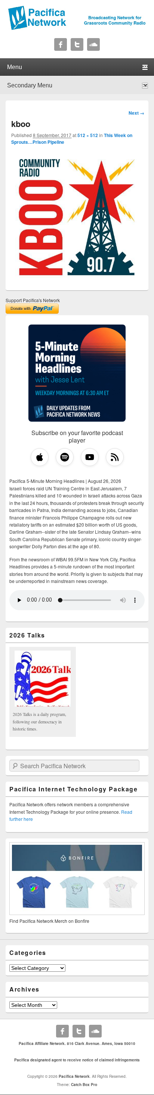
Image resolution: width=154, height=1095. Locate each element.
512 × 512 (87, 135)
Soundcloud (93, 44)
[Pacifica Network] (77, 28)
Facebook (60, 44)
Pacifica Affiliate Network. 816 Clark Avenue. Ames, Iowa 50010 (77, 1043)
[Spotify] (65, 457)
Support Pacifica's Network (33, 300)
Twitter (77, 44)
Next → (136, 112)
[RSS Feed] (115, 457)
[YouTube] (90, 457)
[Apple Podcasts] (40, 457)
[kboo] (77, 280)
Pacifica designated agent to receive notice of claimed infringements (77, 1060)
